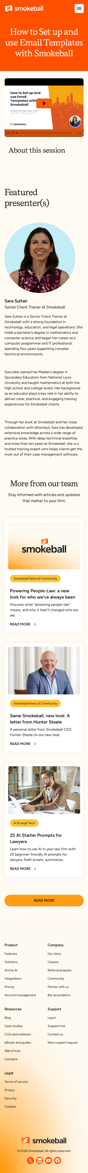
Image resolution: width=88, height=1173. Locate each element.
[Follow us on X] (30, 1160)
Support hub (56, 1026)
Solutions (11, 962)
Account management (20, 995)
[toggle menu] (79, 8)
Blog (8, 1018)
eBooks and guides (18, 1043)
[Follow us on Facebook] (57, 1160)
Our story (54, 954)
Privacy (10, 1090)
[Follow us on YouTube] (48, 1160)
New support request (63, 1043)
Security (10, 1098)
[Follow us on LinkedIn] (39, 1160)
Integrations (13, 978)
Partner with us (58, 987)
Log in (52, 1018)
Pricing (9, 987)
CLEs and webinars (18, 1034)
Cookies (10, 1107)
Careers (53, 962)
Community (56, 978)
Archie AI (11, 970)
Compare (11, 1059)
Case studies (14, 1026)
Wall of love (12, 1051)
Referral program (60, 970)
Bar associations (59, 995)
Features (11, 954)
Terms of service (16, 1082)
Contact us (55, 1034)
